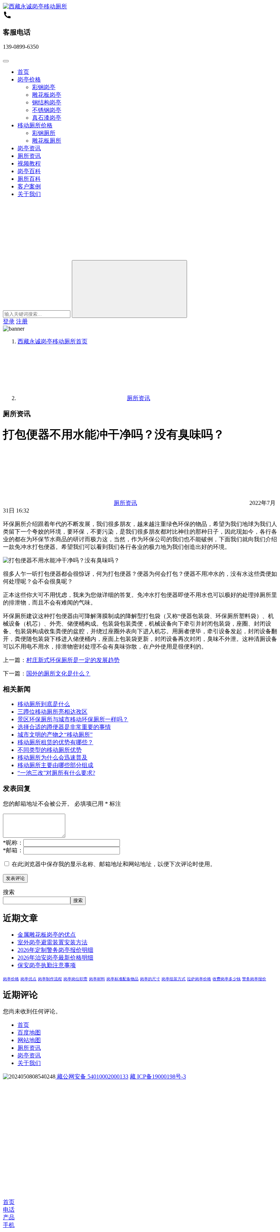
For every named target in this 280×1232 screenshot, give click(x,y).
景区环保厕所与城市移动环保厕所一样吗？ (73, 719)
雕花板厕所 (46, 140)
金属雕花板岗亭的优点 (47, 935)
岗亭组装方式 (174, 979)
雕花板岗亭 (46, 95)
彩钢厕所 (43, 133)
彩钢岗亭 (43, 87)
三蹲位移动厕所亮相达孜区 (53, 712)
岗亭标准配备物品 (122, 979)
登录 (9, 321)
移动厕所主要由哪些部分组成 (55, 765)
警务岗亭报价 (254, 979)
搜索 (9, 892)
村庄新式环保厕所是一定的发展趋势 (73, 660)
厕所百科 (29, 179)
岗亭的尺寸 (150, 979)
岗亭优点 (28, 979)
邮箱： (13, 850)
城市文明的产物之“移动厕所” (55, 734)
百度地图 (29, 1032)
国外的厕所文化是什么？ (58, 673)
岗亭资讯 (29, 148)
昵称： (13, 843)
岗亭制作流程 (50, 979)
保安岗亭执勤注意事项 (47, 965)
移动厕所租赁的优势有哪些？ (55, 742)
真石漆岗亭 (46, 118)
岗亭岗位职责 (75, 979)
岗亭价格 (29, 79)
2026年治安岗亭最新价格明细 (55, 957)
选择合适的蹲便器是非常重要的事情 (64, 727)
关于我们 (29, 194)
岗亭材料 (97, 979)
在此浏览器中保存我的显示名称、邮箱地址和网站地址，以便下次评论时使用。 (114, 864)
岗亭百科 (29, 171)
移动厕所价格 (35, 125)
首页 (23, 72)
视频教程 (29, 163)
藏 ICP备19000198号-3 (158, 1076)
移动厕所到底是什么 (44, 704)
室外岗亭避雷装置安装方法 (53, 942)
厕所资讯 (29, 156)
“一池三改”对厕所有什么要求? (56, 773)
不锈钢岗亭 (46, 110)
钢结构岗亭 (46, 102)
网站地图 (29, 1040)
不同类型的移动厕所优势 (50, 750)
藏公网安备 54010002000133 (91, 1076)
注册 (22, 321)
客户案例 (29, 186)
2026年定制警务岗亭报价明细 (55, 950)
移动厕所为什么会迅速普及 (53, 757)
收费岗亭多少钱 (227, 979)
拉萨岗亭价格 (199, 979)
